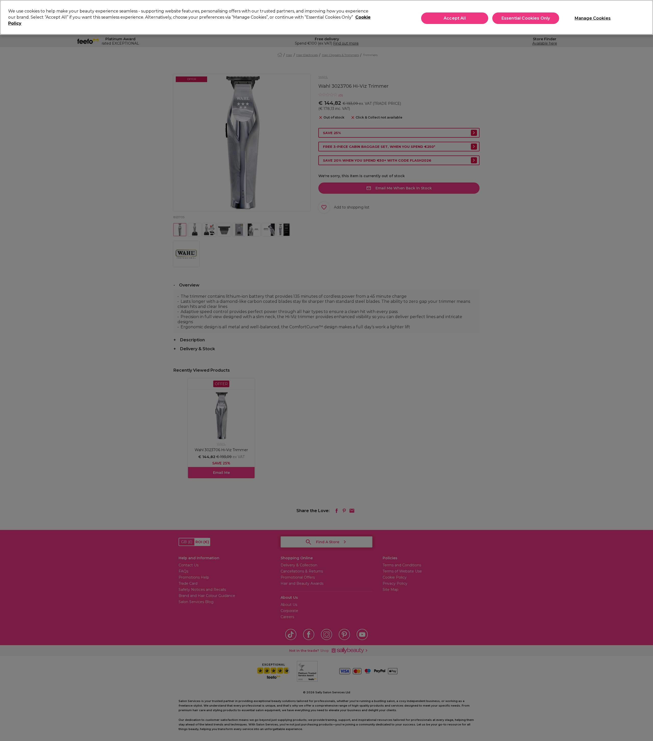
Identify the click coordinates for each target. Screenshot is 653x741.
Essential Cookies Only (525, 18)
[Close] (644, 16)
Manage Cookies (593, 18)
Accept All (455, 18)
